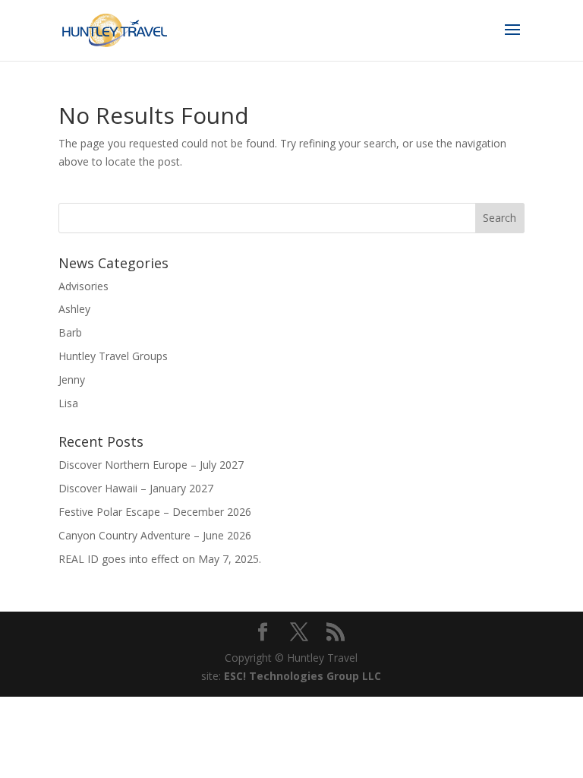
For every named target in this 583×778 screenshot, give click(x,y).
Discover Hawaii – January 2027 (135, 488)
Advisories (83, 286)
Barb (70, 332)
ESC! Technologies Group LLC (302, 676)
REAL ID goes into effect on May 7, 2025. (159, 559)
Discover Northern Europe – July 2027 (151, 464)
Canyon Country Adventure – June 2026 (154, 535)
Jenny (71, 379)
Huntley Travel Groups (113, 356)
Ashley (74, 309)
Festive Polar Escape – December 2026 (154, 511)
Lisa (68, 403)
